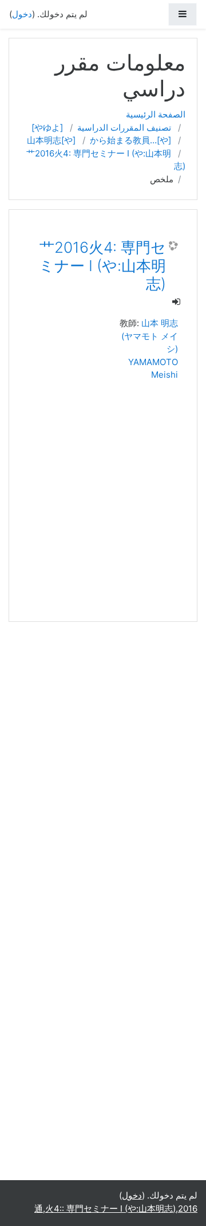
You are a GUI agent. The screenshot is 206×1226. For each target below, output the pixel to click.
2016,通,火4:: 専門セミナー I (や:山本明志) (115, 1208)
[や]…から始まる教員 (130, 140)
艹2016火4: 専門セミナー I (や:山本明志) (102, 265)
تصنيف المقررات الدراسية (124, 127)
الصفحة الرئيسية (155, 114)
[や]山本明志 (51, 140)
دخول (22, 14)
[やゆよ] (47, 127)
